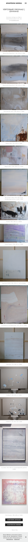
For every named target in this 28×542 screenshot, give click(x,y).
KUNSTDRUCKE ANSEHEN (14, 524)
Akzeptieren (9, 539)
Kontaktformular (15, 20)
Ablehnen (17, 539)
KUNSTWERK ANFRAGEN (14, 519)
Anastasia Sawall (14, 3)
